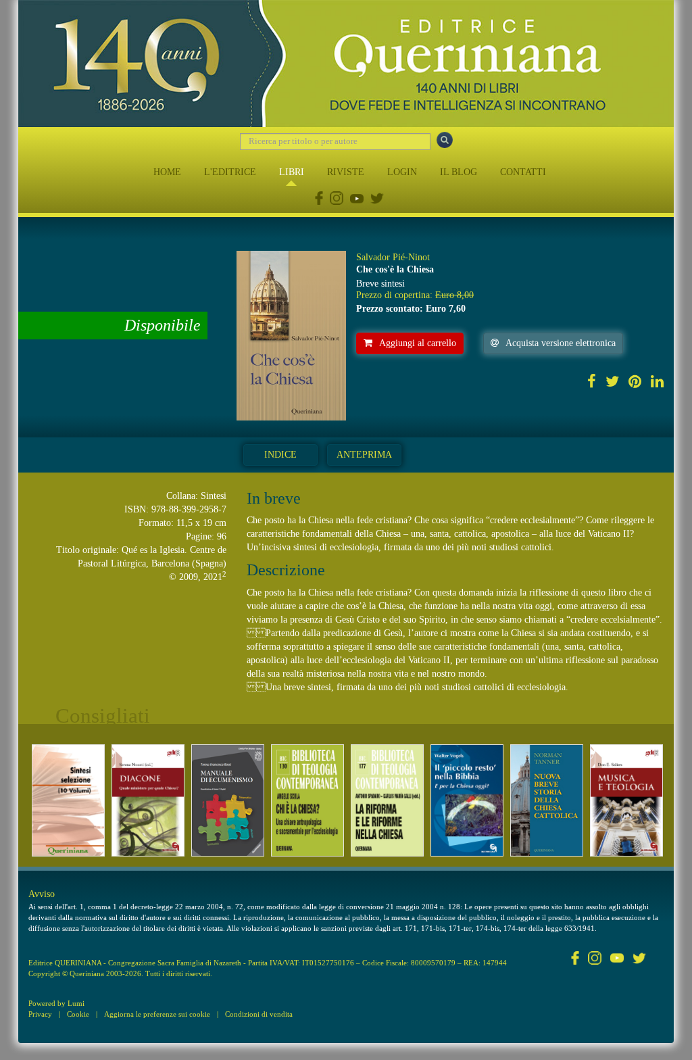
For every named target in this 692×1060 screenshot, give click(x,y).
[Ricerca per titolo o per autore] (445, 140)
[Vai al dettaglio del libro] (68, 800)
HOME (167, 172)
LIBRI (291, 172)
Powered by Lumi (56, 1003)
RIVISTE (345, 172)
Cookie (78, 1014)
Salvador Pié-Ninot (393, 257)
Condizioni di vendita (259, 1014)
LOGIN (402, 172)
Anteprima (364, 455)
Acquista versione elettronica (560, 343)
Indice (280, 455)
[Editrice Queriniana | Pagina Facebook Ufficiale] (319, 200)
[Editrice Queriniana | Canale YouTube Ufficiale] (357, 200)
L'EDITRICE (230, 172)
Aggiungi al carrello (417, 343)
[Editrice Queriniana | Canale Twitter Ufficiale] (377, 200)
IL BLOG (458, 172)
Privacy (40, 1014)
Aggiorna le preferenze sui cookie (157, 1014)
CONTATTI (523, 172)
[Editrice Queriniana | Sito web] (346, 63)
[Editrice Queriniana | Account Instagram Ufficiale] (336, 200)
